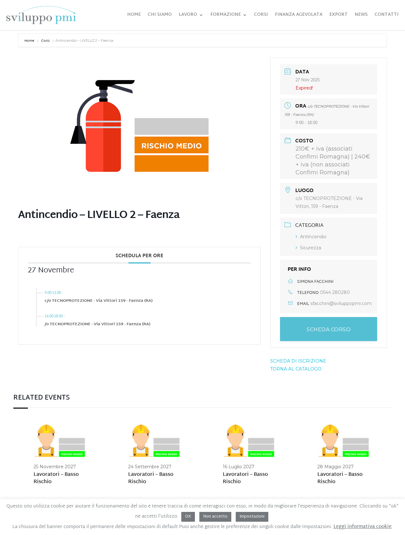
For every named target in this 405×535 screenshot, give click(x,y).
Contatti (387, 15)
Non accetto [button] (215, 516)
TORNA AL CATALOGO (295, 369)
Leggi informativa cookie (362, 527)
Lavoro (188, 15)
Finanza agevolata (298, 15)
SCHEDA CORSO (329, 330)
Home (134, 15)
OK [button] (188, 516)
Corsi (261, 15)
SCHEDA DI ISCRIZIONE (298, 361)
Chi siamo (160, 15)
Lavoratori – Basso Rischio (56, 478)
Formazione (225, 15)
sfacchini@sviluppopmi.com (341, 303)
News (361, 15)
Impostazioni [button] (252, 516)
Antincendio (313, 237)
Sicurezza (310, 248)
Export (338, 15)
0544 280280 (335, 292)
